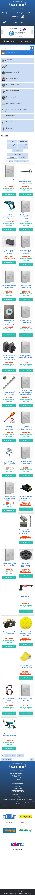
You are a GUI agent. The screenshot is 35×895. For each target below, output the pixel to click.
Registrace (10, 41)
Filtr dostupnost (23, 141)
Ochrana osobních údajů (10, 893)
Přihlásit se (27, 41)
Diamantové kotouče (13, 103)
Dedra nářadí (10, 116)
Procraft (9, 122)
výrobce (12, 141)
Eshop (4, 12)
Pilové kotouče (11, 97)
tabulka (23, 157)
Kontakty (15, 16)
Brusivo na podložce (13, 91)
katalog (12, 157)
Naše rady (29, 12)
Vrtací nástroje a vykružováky (16, 109)
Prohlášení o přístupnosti (24, 893)
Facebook (22, 16)
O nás (11, 12)
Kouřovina (9, 66)
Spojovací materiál (12, 72)
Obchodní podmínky (10, 891)
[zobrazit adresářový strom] (3, 52)
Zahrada (9, 60)
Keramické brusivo (12, 84)
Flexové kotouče (12, 78)
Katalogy (19, 12)
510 (25, 161)
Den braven (10, 128)
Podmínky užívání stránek (23, 891)
